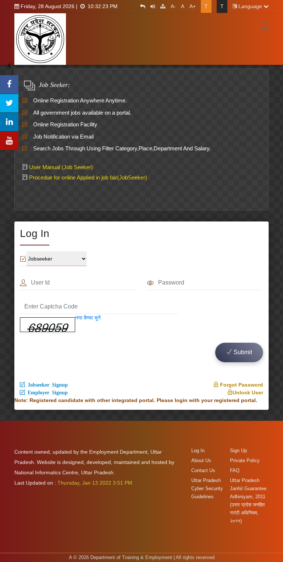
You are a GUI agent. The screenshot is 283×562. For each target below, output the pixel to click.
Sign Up (238, 450)
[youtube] (9, 141)
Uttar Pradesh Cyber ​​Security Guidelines (207, 488)
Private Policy (245, 460)
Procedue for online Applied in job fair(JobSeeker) (87, 177)
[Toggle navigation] (265, 26)
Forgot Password (241, 385)
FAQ (235, 470)
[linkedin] (9, 122)
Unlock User (248, 392)
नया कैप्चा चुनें (88, 318)
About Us (201, 460)
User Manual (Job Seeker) (60, 167)
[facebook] (9, 84)
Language (250, 6)
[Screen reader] (151, 6)
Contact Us (203, 470)
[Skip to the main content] (140, 6)
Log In (198, 450)
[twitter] (9, 103)
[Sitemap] (161, 6)
